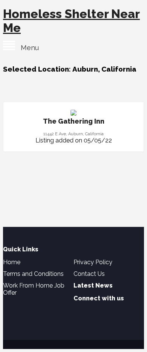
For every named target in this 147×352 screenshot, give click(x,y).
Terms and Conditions (33, 273)
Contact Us (89, 273)
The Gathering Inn (73, 121)
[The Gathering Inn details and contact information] (73, 113)
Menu (27, 48)
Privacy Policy (93, 262)
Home (11, 262)
